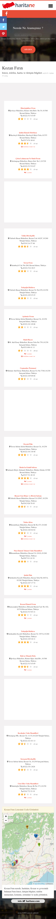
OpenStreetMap (39, 884)
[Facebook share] (3, 19)
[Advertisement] (28, 92)
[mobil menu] (50, 5)
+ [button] (6, 816)
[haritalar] (18, 5)
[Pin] (3, 33)
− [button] (6, 820)
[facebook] (6, 13)
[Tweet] (3, 26)
